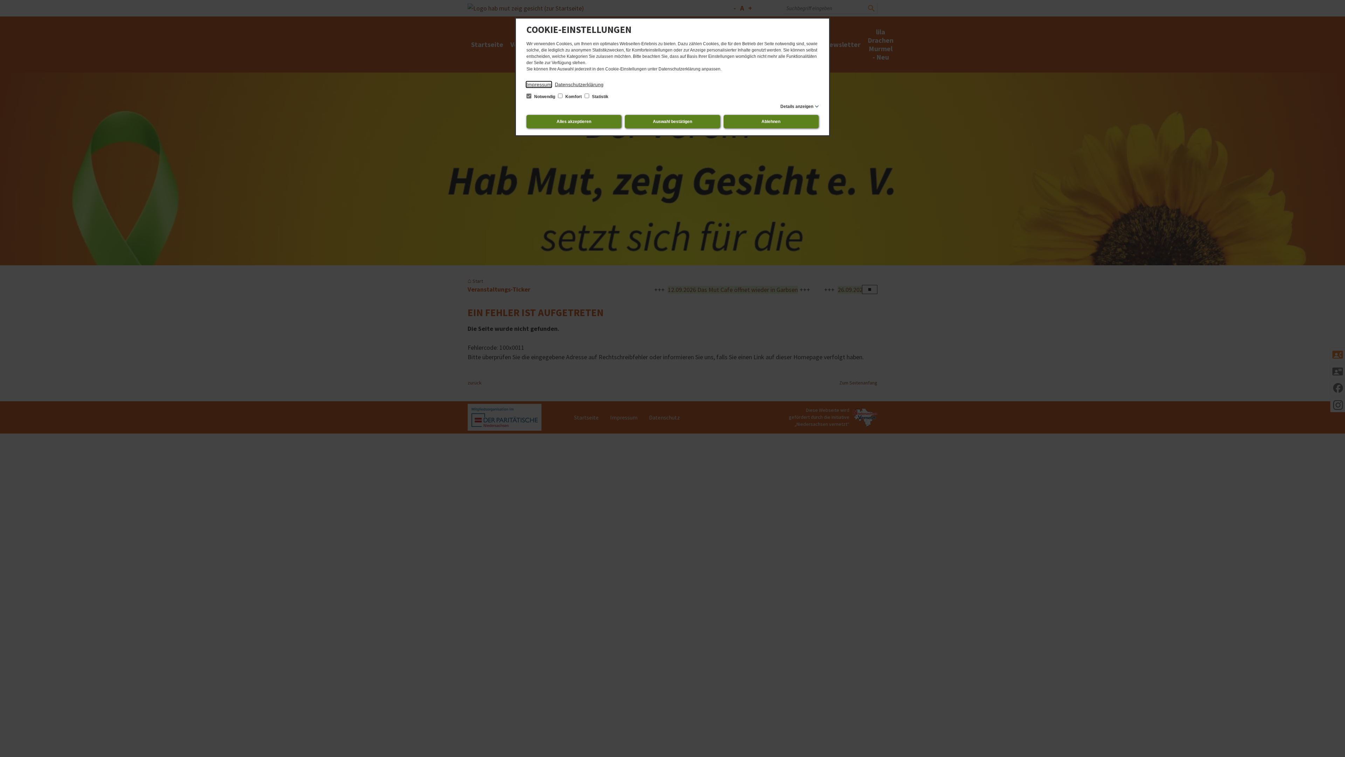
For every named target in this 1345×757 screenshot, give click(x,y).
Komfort (573, 96)
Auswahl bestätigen (672, 121)
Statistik (599, 96)
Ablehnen (770, 121)
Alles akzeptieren (574, 121)
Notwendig (544, 96)
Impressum (538, 84)
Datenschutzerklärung (579, 84)
